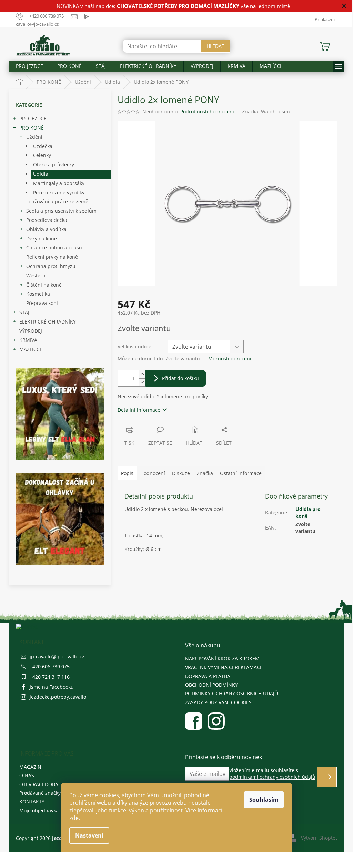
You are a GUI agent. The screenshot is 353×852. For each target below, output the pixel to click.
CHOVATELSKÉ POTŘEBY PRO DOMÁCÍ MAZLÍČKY (178, 5)
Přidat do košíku (180, 378)
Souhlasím (264, 799)
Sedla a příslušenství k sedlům (61, 210)
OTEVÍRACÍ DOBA (38, 784)
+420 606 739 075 (50, 666)
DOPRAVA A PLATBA (207, 676)
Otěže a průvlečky (53, 164)
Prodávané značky (40, 793)
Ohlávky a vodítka (46, 229)
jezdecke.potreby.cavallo (58, 697)
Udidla (40, 174)
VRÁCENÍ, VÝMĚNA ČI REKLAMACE (224, 667)
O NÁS (26, 775)
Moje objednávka (39, 810)
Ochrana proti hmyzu (50, 266)
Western (36, 275)
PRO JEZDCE (33, 118)
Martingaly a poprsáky (58, 183)
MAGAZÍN (30, 766)
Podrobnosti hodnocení (207, 111)
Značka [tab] (205, 473)
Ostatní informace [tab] (241, 473)
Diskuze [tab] (181, 473)
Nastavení (89, 835)
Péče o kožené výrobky (58, 192)
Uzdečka (42, 146)
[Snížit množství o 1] (142, 382)
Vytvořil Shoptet (319, 837)
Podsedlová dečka (46, 220)
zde (74, 818)
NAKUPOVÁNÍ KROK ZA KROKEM (222, 658)
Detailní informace (139, 410)
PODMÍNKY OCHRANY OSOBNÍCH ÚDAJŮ (231, 693)
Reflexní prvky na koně (52, 257)
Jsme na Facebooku (52, 687)
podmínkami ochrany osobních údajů (272, 776)
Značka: (266, 111)
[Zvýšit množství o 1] (142, 374)
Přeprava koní (42, 303)
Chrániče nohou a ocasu (54, 247)
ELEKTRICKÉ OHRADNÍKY (47, 321)
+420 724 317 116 (50, 677)
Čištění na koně (44, 284)
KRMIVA (28, 340)
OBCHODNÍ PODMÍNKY (211, 684)
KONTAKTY (31, 801)
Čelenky (42, 155)
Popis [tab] (127, 473)
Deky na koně (41, 238)
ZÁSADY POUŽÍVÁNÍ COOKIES (218, 702)
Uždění (34, 137)
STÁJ (24, 312)
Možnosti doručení (229, 358)
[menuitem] (29, 66)
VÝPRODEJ (30, 331)
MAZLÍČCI (30, 349)
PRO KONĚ (31, 127)
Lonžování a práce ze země (57, 201)
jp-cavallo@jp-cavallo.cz (57, 656)
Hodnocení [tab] (152, 473)
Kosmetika (38, 293)
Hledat (215, 46)
